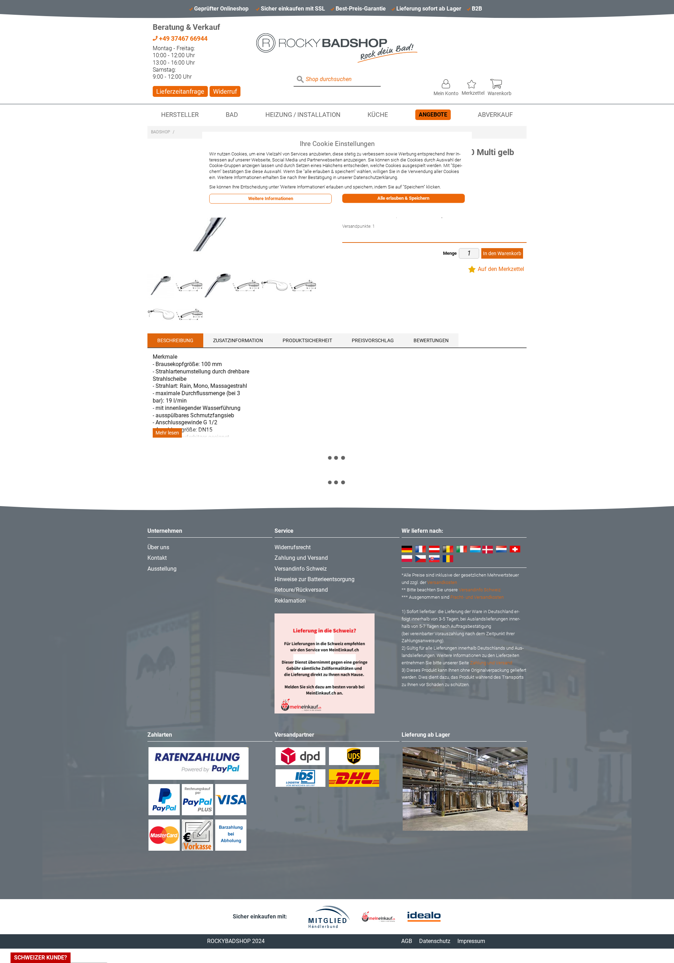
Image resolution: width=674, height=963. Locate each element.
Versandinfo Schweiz (301, 568)
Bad (232, 114)
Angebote (433, 114)
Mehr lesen (167, 433)
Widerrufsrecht (293, 547)
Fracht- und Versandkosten (477, 597)
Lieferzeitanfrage (180, 91)
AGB (406, 941)
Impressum (471, 941)
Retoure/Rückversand (301, 589)
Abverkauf (495, 114)
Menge (450, 253)
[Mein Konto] (446, 82)
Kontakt (157, 557)
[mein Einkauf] (378, 916)
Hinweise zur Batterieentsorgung (315, 579)
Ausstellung (162, 568)
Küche (378, 114)
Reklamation (290, 600)
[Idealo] (424, 917)
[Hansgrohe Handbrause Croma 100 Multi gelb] (160, 285)
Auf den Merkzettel (501, 269)
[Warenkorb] (499, 82)
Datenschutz (434, 941)
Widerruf (225, 91)
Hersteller (180, 114)
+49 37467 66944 (182, 38)
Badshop (160, 131)
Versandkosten (442, 582)
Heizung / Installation (303, 114)
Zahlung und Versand (301, 557)
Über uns (158, 547)
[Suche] (300, 80)
